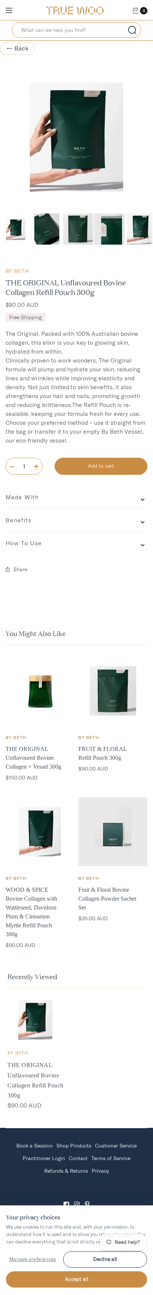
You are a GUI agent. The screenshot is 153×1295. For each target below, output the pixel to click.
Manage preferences (32, 1259)
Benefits (19, 520)
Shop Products (73, 1145)
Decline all (105, 1259)
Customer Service (116, 1145)
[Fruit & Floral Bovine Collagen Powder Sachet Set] (112, 831)
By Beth (17, 271)
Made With (22, 497)
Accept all (76, 1279)
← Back (17, 48)
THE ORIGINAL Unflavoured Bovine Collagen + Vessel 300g (33, 758)
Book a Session (34, 1145)
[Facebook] (66, 1198)
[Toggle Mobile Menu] (14, 11)
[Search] (132, 30)
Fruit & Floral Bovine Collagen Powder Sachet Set (107, 899)
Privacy (100, 1171)
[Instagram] (76, 1198)
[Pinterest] (87, 1198)
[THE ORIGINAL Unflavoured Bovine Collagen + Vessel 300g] (40, 690)
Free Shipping (25, 317)
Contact (78, 1158)
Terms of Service (110, 1158)
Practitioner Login (44, 1158)
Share (20, 569)
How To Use (24, 543)
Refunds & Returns (66, 1171)
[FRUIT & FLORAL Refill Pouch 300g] (112, 690)
